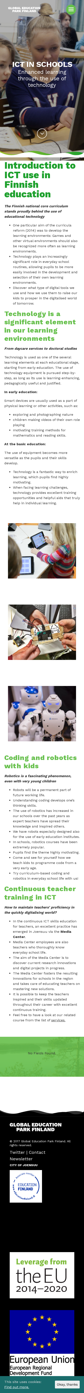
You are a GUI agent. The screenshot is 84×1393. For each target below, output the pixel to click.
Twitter (17, 1152)
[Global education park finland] (24, 12)
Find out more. (16, 1387)
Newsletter (21, 1158)
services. (58, 1020)
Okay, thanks (67, 1384)
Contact (37, 1152)
